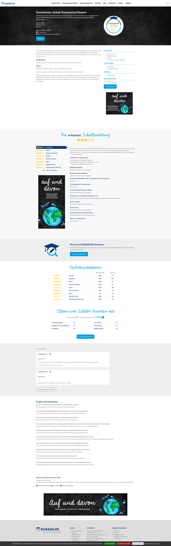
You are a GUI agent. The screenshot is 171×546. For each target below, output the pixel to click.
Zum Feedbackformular (79, 254)
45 (112, 299)
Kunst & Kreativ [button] (51, 159)
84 (112, 278)
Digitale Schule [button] (50, 164)
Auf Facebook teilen (43, 485)
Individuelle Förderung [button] (53, 167)
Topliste (98, 3)
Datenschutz (76, 536)
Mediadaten (117, 538)
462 (100, 290)
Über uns (117, 531)
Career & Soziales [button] (51, 170)
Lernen (128, 3)
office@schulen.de (92, 540)
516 (100, 293)
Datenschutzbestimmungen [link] (152, 543)
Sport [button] (48, 161)
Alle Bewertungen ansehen (46, 389)
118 (113, 287)
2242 (100, 284)
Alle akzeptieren (110, 543)
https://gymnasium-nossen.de (50, 34)
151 (113, 296)
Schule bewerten (86, 3)
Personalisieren (138, 543)
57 (112, 275)
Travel (120, 3)
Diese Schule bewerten (85, 336)
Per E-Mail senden (67, 485)
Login (168, 3)
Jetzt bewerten (110, 86)
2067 (100, 275)
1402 (100, 299)
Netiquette (75, 538)
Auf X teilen (55, 485)
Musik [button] (48, 156)
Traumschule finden (69, 3)
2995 (100, 287)
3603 (100, 296)
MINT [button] (48, 150)
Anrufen (40, 38)
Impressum (75, 540)
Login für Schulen (77, 531)
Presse (116, 533)
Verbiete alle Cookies (124, 543)
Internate (112, 3)
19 (112, 290)
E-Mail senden (42, 32)
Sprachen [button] (49, 147)
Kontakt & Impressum (120, 536)
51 (112, 284)
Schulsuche (55, 3)
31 (112, 281)
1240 (100, 281)
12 (112, 293)
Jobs (104, 3)
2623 (100, 278)
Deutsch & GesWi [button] (51, 153)
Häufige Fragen (118, 534)
